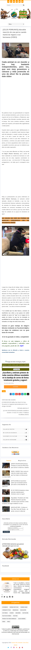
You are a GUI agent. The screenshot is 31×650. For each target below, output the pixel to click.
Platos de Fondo (6, 615)
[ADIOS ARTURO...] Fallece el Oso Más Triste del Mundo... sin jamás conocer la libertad (19, 509)
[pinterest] (22, 1)
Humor (11, 612)
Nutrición (25, 612)
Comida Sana (24, 607)
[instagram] (14, 1)
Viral (8, 621)
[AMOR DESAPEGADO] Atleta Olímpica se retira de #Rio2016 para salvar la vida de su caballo (20, 465)
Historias (5, 612)
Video (3, 621)
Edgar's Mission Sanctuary (11, 153)
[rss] (17, 1)
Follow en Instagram (9, 439)
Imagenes (18, 612)
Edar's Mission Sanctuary (9, 199)
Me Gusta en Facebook (10, 432)
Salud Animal (21, 618)
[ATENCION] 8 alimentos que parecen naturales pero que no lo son (13, 545)
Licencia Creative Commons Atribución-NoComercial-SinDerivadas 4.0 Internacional (15, 632)
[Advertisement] (17, 98)
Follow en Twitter (8, 429)
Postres (15, 615)
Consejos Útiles (6, 610)
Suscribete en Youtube (10, 436)
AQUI (26, 328)
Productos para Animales (9, 618)
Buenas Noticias (14, 607)
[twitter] (8, 1)
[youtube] (20, 1)
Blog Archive (22, 460)
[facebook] (11, 1)
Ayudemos (5, 607)
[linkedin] (7, 597)
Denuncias (15, 610)
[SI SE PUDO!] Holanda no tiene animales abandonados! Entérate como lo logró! (20, 492)
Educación (23, 610)
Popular (8, 460)
